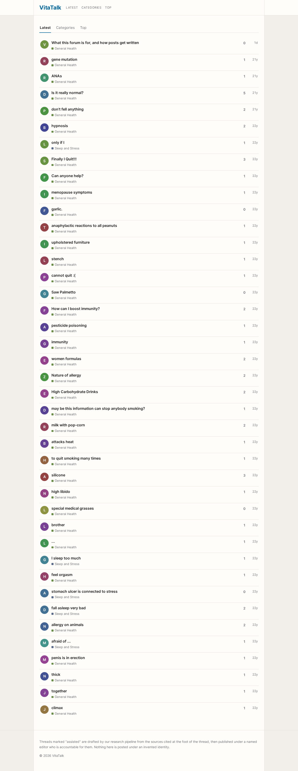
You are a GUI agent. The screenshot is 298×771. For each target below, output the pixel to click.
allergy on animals (67, 624)
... (53, 541)
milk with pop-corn (68, 425)
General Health (66, 48)
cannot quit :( (63, 275)
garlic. (56, 209)
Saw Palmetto (63, 292)
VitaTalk (50, 7)
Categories (91, 7)
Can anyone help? (67, 175)
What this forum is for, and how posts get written (95, 42)
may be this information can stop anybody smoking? (98, 408)
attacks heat (62, 441)
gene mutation (64, 59)
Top (108, 7)
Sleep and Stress (67, 148)
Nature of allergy (66, 375)
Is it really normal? (67, 92)
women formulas (66, 358)
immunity (59, 342)
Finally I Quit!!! (64, 159)
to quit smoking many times (76, 458)
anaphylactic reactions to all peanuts (84, 225)
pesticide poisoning (69, 325)
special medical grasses (72, 508)
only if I (57, 142)
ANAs (56, 76)
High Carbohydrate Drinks (74, 391)
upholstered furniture (70, 242)
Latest (72, 7)
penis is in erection (68, 657)
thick (55, 674)
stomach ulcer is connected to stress (84, 591)
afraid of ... (61, 641)
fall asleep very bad (68, 608)
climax (57, 707)
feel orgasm (61, 574)
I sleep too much (66, 558)
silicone (58, 475)
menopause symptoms (71, 192)
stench (57, 258)
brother (58, 524)
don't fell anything (67, 109)
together (59, 691)
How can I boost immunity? (75, 308)
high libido (60, 491)
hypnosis (59, 125)
